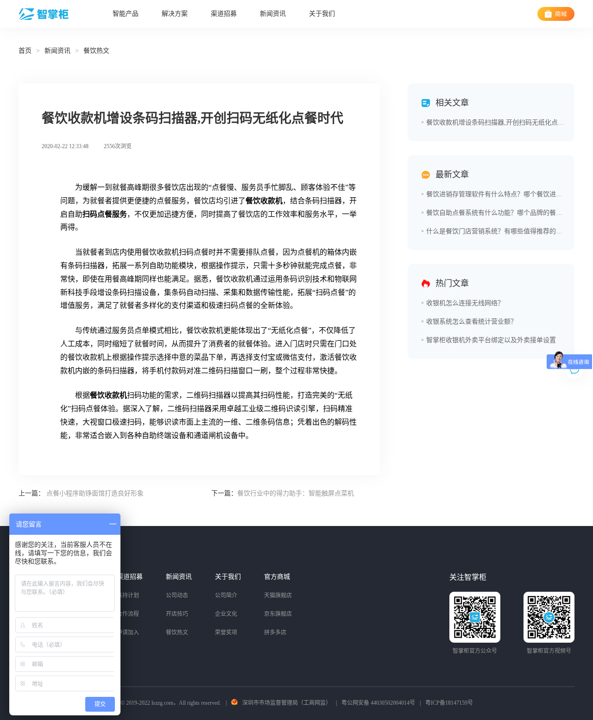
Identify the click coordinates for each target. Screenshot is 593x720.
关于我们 (322, 13)
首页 (25, 50)
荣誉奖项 (226, 632)
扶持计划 (128, 595)
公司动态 (177, 595)
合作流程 (128, 614)
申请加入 (128, 632)
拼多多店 (275, 632)
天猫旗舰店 (278, 595)
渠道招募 (224, 13)
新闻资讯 (273, 13)
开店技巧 (177, 614)
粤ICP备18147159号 (449, 703)
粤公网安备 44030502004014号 (378, 703)
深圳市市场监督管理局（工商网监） (286, 703)
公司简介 (226, 595)
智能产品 (126, 13)
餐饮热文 (177, 632)
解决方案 (175, 13)
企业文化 (226, 614)
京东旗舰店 (278, 614)
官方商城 (277, 576)
